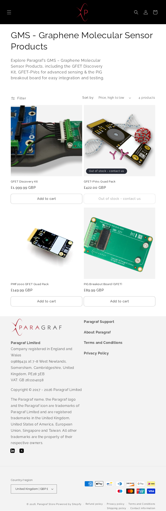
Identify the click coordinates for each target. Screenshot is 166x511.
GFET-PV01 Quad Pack (99, 181)
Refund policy (94, 504)
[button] (9, 12)
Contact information (142, 508)
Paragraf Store (46, 504)
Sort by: (88, 97)
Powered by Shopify (68, 504)
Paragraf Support (99, 322)
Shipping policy (116, 508)
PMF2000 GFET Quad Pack (30, 284)
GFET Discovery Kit (24, 181)
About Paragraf (97, 332)
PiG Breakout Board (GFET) (103, 284)
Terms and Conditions (103, 343)
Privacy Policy (96, 353)
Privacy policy (115, 504)
